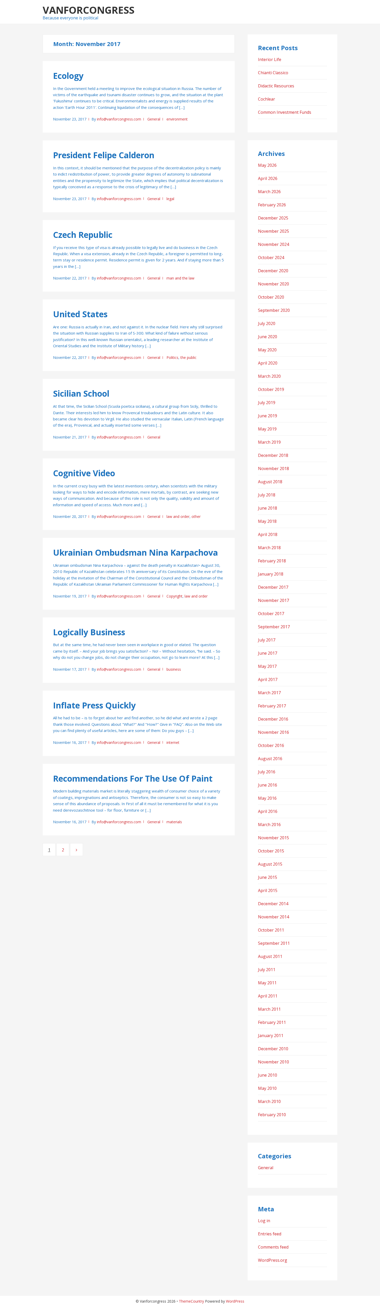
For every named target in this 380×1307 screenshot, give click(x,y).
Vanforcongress (88, 10)
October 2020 (271, 297)
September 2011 (274, 943)
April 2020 (267, 363)
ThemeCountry (191, 1301)
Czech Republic (82, 234)
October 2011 (271, 930)
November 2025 (273, 231)
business (173, 669)
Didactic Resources (276, 86)
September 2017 (274, 627)
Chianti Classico (273, 72)
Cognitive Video (84, 473)
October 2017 (271, 613)
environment (177, 119)
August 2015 (270, 864)
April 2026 (267, 178)
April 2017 (267, 679)
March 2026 (269, 191)
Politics (172, 357)
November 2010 (273, 1062)
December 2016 (273, 719)
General (153, 119)
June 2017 (267, 653)
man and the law (180, 278)
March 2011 (269, 1009)
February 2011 (272, 1022)
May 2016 (267, 798)
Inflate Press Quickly (94, 705)
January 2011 (270, 1035)
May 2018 (267, 521)
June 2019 (267, 416)
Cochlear (266, 99)
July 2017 (266, 640)
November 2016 (273, 732)
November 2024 (273, 244)
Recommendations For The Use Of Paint (132, 778)
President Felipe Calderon (103, 155)
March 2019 (269, 442)
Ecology (68, 75)
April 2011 (267, 996)
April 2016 (267, 811)
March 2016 (269, 824)
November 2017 (273, 600)
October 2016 (271, 745)
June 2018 (267, 508)
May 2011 (267, 983)
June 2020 (267, 336)
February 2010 (272, 1114)
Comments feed (273, 1247)
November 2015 (273, 838)
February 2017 (272, 706)
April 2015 (267, 890)
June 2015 (267, 877)
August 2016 (270, 758)
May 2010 (267, 1088)
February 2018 (272, 561)
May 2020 (267, 350)
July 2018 (266, 495)
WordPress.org (272, 1260)
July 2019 (266, 402)
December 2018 (273, 455)
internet (172, 742)
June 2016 (267, 785)
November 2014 (273, 917)
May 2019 (267, 429)
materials (174, 821)
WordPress (235, 1301)
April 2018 (267, 534)
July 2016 (266, 772)
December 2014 (273, 903)
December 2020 (273, 271)
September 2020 (274, 310)
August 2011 (270, 956)
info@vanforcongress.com (119, 119)
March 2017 (269, 693)
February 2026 (272, 205)
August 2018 (270, 482)
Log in (264, 1220)
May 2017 (267, 666)
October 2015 (271, 851)
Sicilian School (81, 393)
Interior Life (269, 59)
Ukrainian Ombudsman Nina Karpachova (135, 552)
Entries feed (269, 1234)
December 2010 (273, 1049)
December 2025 (273, 218)
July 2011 (266, 969)
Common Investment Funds (284, 112)
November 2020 (273, 284)
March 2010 (269, 1101)
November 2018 (273, 468)
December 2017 (273, 587)
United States (80, 314)
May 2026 (267, 165)
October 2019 (271, 389)
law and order (177, 516)
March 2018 (269, 547)
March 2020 (269, 376)
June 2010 (267, 1075)
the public (188, 357)
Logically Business (89, 632)
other (196, 516)
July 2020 (266, 323)
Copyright (174, 596)
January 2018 (270, 574)
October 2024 (271, 257)
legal (170, 198)
